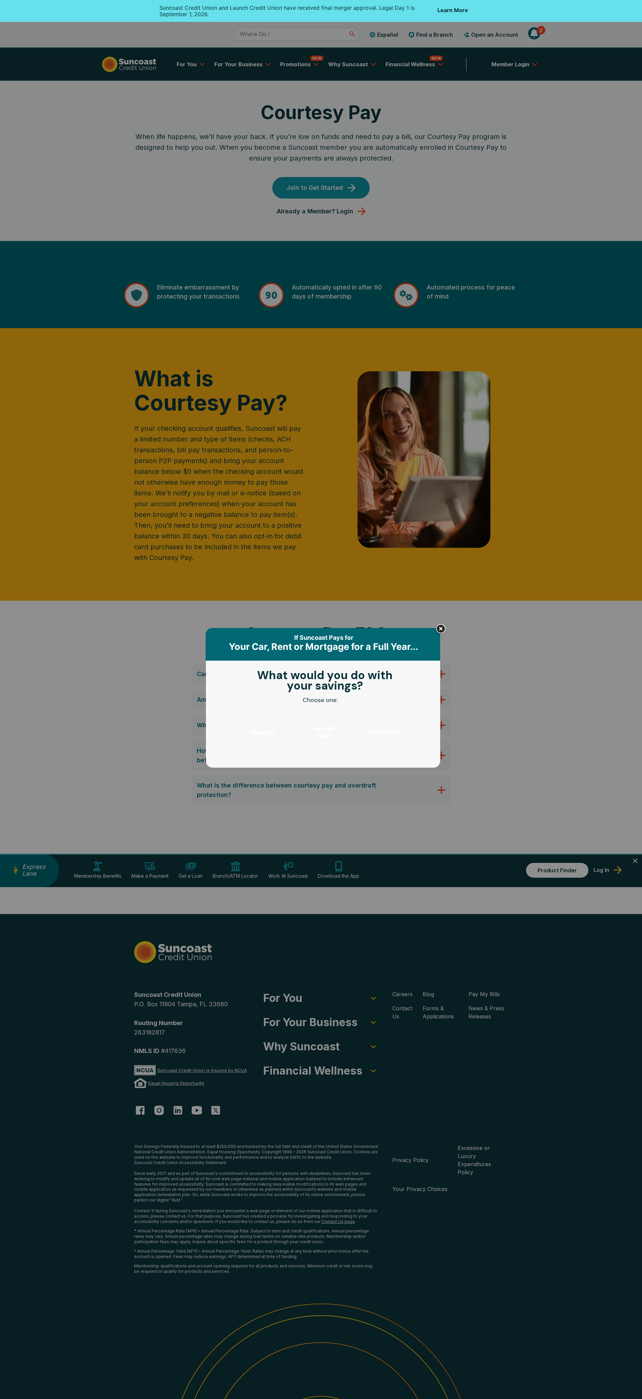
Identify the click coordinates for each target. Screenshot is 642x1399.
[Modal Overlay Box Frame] (323, 699)
